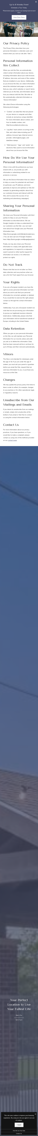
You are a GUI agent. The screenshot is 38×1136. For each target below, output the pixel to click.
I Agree (19, 1125)
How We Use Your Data (19, 1130)
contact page (12, 440)
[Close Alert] (36, 2)
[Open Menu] (35, 26)
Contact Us (19, 1133)
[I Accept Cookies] (35, 1114)
